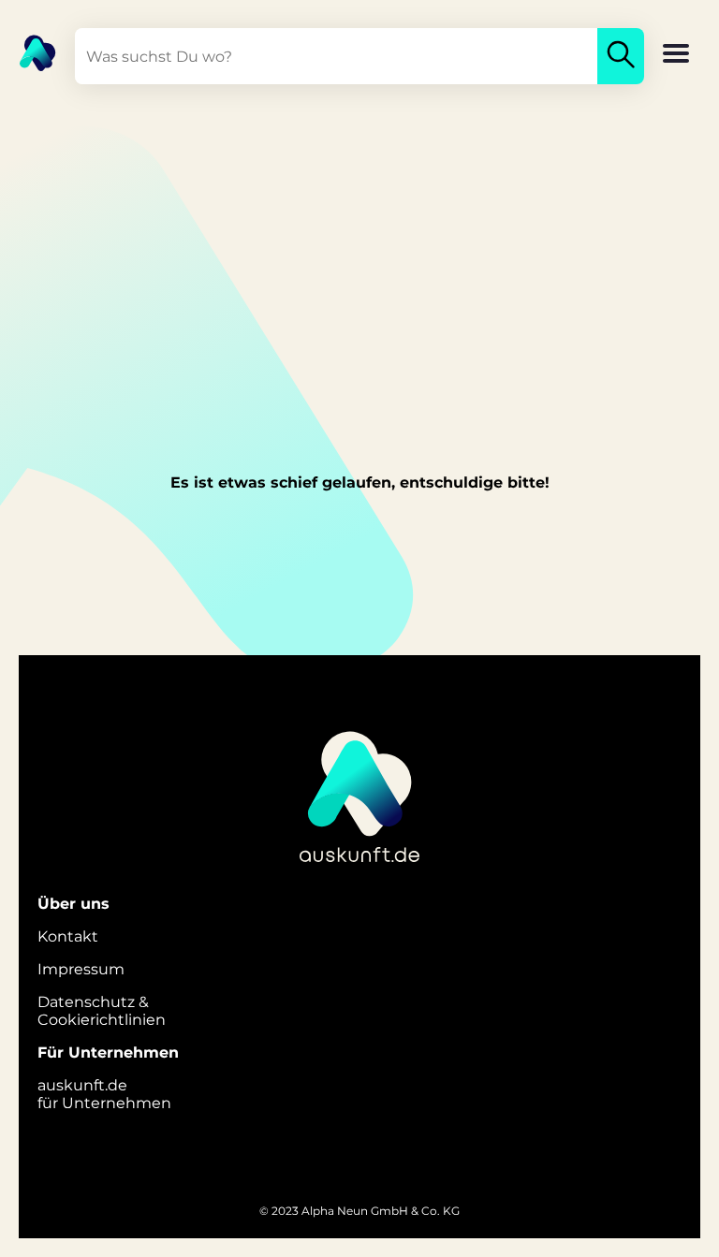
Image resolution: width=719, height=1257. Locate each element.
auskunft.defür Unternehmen (104, 1094)
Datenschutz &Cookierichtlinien (101, 1011)
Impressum (81, 969)
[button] (676, 55)
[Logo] (28, 51)
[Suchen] (620, 56)
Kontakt (67, 936)
